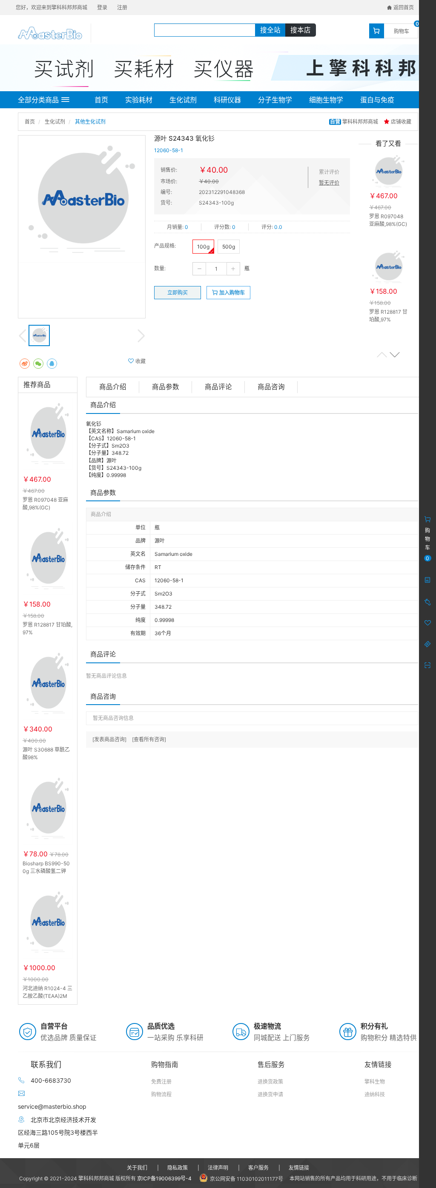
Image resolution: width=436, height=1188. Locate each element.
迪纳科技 (374, 1094)
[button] (394, 354)
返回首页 (403, 7)
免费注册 (161, 1081)
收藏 (140, 361)
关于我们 (137, 1168)
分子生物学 (275, 99)
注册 (122, 7)
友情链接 (299, 1168)
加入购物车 (231, 292)
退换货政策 (270, 1081)
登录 (102, 7)
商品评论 (218, 387)
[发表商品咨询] (109, 739)
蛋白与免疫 (377, 99)
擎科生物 (374, 1081)
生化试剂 (183, 99)
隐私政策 (177, 1168)
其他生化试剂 (90, 122)
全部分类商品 (38, 99)
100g (203, 246)
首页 (101, 99)
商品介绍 (112, 387)
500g (228, 246)
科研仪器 (227, 99)
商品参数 (165, 387)
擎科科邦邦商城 (354, 122)
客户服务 (258, 1168)
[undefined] (81, 199)
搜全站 (270, 30)
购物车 (401, 31)
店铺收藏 (400, 122)
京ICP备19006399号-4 (164, 1178)
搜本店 (300, 30)
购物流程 (161, 1094)
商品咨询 (271, 387)
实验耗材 (138, 99)
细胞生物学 (326, 99)
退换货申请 (270, 1094)
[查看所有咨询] (149, 739)
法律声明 (218, 1168)
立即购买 (177, 292)
